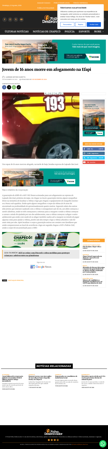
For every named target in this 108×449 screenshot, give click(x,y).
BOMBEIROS (86, 374)
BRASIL (85, 266)
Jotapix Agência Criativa (80, 444)
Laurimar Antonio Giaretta (15, 77)
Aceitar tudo (94, 24)
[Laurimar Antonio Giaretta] (3, 77)
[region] (80, 16)
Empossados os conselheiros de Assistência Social (66, 377)
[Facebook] (4, 19)
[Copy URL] (19, 87)
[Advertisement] (40, 299)
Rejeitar (80, 24)
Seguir (101, 158)
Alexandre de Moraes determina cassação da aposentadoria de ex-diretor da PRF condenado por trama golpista (94, 270)
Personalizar (67, 24)
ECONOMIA (5, 374)
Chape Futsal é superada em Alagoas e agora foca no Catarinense (92, 257)
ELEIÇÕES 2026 (88, 278)
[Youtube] (21, 19)
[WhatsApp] (14, 87)
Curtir (101, 149)
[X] (16, 19)
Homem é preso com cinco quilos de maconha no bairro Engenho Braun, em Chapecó (40, 377)
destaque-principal (16, 280)
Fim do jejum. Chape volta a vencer (92, 247)
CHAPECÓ (32, 374)
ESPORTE (86, 254)
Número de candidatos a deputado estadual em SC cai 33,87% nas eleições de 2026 (92, 281)
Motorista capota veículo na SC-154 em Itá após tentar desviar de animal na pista (93, 377)
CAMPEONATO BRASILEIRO (91, 245)
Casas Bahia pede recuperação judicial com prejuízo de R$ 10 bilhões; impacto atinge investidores (12, 378)
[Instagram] (10, 19)
